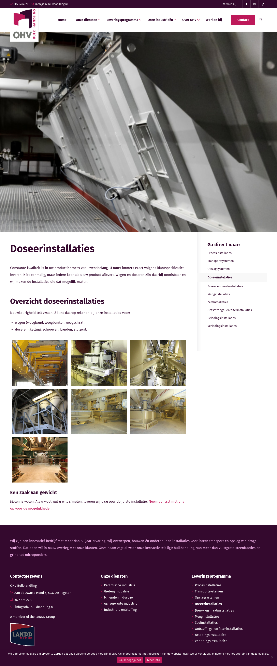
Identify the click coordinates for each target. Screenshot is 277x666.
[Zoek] (261, 20)
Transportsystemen (220, 261)
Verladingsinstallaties (222, 326)
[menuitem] (229, 4)
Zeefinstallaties (217, 302)
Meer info (153, 660)
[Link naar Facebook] (247, 4)
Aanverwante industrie (120, 603)
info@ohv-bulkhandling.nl (51, 3)
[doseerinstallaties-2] (157, 411)
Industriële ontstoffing (120, 610)
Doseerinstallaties (219, 277)
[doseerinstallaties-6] (98, 363)
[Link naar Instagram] (255, 4)
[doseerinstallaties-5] (157, 363)
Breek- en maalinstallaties (225, 286)
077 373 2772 (21, 3)
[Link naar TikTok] (263, 4)
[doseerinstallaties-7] (39, 363)
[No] (272, 657)
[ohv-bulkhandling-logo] (24, 23)
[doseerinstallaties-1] (39, 460)
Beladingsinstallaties (221, 318)
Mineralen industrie (118, 597)
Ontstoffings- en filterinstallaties (229, 310)
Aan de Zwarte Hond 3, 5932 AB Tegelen (42, 593)
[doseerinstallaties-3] (98, 411)
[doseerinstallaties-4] (39, 411)
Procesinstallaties (219, 253)
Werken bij (229, 3)
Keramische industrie (119, 585)
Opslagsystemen (218, 269)
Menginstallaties (218, 294)
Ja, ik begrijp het (130, 660)
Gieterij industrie (116, 591)
